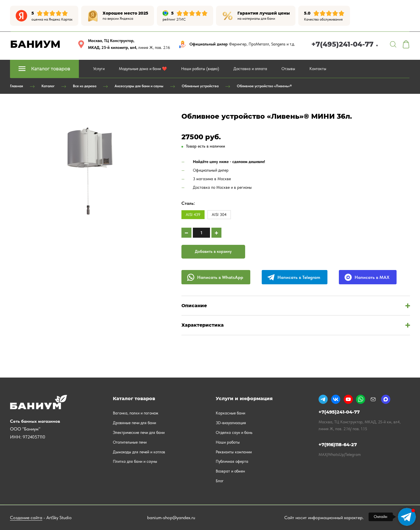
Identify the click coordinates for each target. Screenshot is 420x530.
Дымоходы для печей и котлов (139, 452)
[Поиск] (393, 44)
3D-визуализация (231, 422)
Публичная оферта (232, 461)
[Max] (385, 399)
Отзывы (288, 68)
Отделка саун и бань (234, 432)
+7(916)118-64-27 (338, 444)
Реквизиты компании (234, 452)
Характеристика (202, 325)
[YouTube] (348, 399)
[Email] (373, 399)
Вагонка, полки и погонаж (135, 413)
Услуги (99, 68)
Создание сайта (26, 517)
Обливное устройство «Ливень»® (264, 86)
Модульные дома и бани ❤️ (143, 68)
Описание (194, 305)
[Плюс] (216, 233)
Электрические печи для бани (139, 432)
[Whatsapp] (360, 399)
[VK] (335, 399)
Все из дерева (84, 86)
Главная (16, 86)
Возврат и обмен (230, 471)
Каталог (48, 86)
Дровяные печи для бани (134, 422)
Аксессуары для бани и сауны (139, 86)
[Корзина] (406, 44)
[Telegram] (323, 399)
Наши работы (228, 442)
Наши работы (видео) (200, 68)
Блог (220, 481)
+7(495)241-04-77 (345, 44)
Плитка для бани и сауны (135, 461)
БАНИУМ (35, 44)
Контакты (317, 68)
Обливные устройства (200, 86)
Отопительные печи (130, 442)
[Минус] (186, 233)
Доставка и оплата (250, 68)
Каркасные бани (230, 413)
